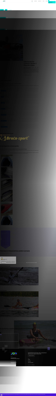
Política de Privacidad (30, 362)
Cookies (29, 359)
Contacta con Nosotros (31, 355)
